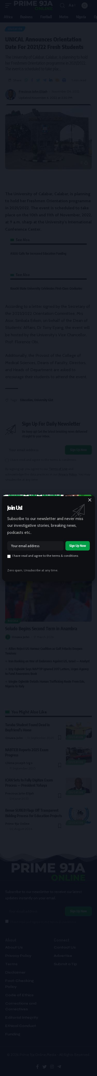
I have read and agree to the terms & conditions (45, 556)
